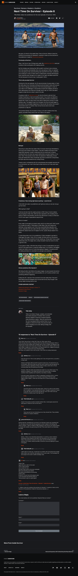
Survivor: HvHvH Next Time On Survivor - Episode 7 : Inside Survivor (35, 483)
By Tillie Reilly (20, 17)
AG (22, 460)
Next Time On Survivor (23, 297)
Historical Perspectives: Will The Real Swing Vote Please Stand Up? (59, 551)
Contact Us (10, 567)
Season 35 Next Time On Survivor (24, 300)
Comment (21, 500)
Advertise (17, 567)
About (5, 567)
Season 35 (30, 297)
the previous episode (37, 57)
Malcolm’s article (33, 95)
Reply (20, 352)
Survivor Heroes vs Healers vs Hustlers (41, 297)
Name (20, 517)
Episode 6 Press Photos (25, 289)
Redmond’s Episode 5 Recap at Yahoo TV (29, 287)
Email (20, 522)
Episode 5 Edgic (23, 291)
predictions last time (49, 63)
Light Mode (52, 18)
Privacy (22, 567)
